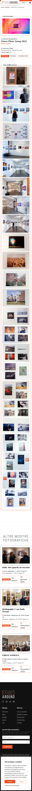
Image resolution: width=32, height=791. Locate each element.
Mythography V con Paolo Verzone (13, 610)
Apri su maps (5, 52)
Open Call (5, 712)
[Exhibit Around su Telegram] (14, 702)
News (3, 714)
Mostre (7, 7)
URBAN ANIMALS (10, 655)
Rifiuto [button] (22, 781)
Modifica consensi (22, 714)
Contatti (19, 723)
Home (2, 7)
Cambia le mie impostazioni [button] (12, 785)
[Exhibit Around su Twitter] (10, 702)
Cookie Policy (21, 720)
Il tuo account (21, 712)
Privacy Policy (21, 717)
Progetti (4, 717)
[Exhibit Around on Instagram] (3, 702)
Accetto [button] (9, 781)
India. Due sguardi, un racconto (16, 567)
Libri (3, 723)
